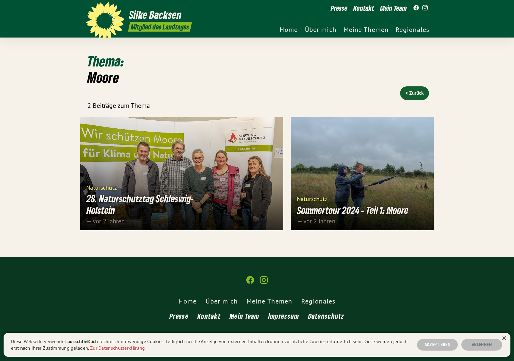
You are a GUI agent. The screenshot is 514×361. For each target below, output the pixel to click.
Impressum (283, 316)
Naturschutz (101, 187)
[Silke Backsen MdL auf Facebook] (416, 8)
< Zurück (414, 93)
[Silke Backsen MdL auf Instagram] (425, 8)
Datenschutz (326, 316)
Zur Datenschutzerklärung (117, 348)
